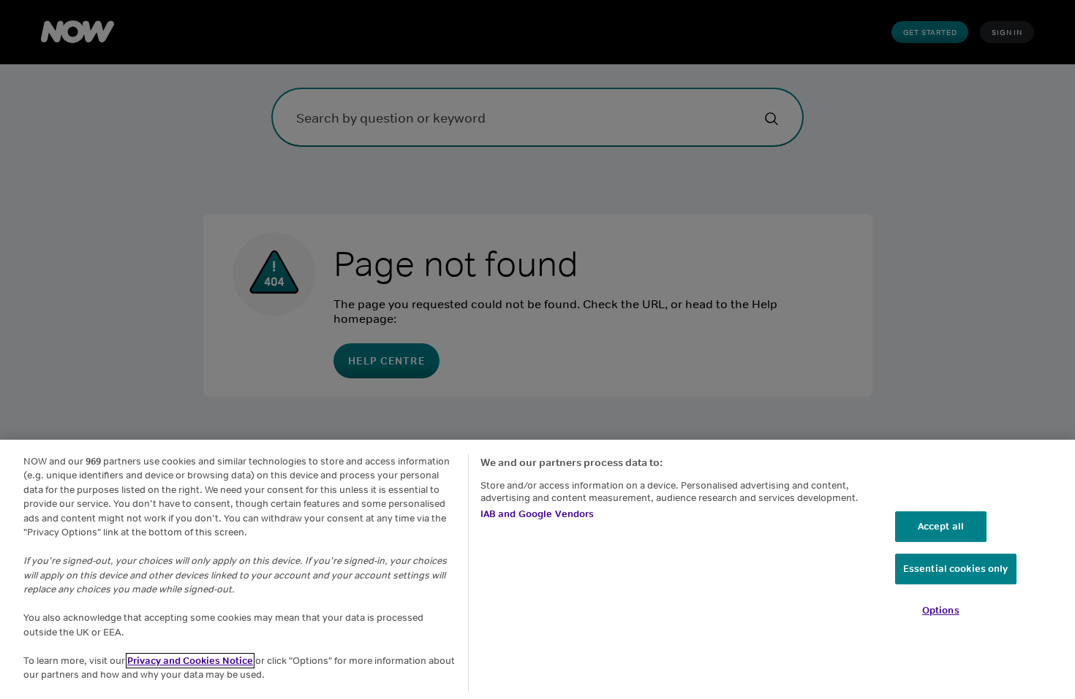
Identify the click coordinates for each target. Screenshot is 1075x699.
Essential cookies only (955, 568)
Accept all (941, 526)
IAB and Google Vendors (537, 514)
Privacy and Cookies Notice (190, 660)
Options (940, 610)
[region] (537, 569)
